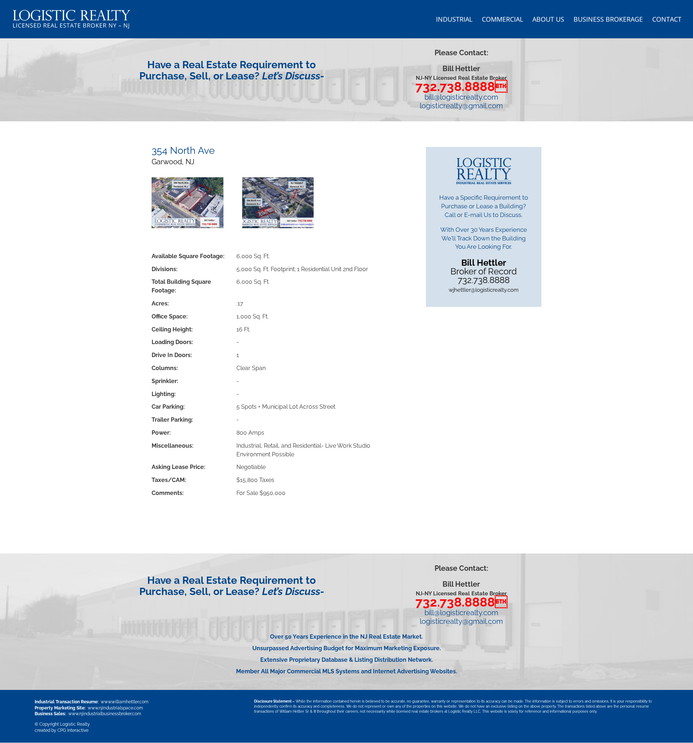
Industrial (454, 20)
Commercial (502, 20)
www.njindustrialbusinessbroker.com (104, 713)
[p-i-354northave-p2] (187, 204)
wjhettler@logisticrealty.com (484, 290)
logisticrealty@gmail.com (461, 105)
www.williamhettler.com (124, 701)
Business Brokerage (608, 20)
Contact (666, 20)
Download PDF (185, 519)
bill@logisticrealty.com (461, 97)
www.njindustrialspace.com (115, 708)
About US (548, 20)
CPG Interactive (72, 730)
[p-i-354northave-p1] (278, 204)
